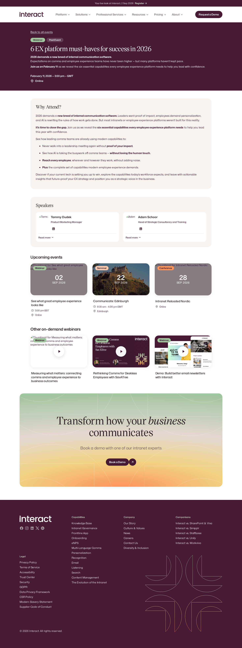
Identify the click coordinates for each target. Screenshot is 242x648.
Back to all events (41, 32)
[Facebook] (22, 528)
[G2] (43, 528)
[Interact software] (43, 519)
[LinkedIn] (32, 528)
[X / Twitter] (37, 528)
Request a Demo (209, 14)
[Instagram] (27, 528)
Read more (44, 237)
